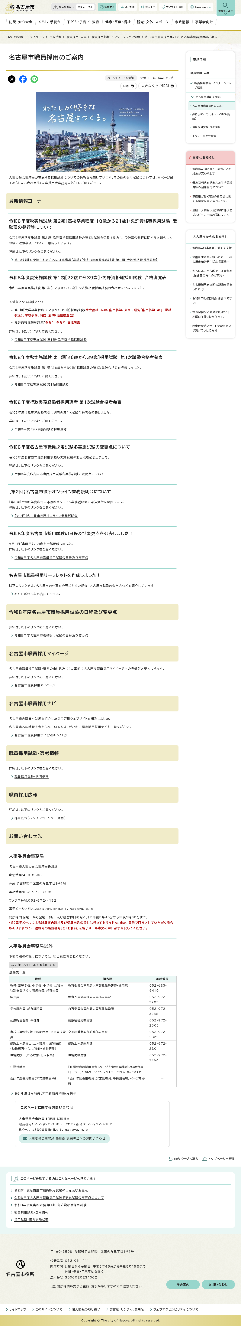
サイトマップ (17, 1309)
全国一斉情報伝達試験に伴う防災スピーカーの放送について (212, 212)
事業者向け (204, 22)
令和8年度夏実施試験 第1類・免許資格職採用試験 (50, 339)
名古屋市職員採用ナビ (38, 735)
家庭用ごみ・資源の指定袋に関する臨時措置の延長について (211, 198)
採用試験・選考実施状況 (31, 1219)
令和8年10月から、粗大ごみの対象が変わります (212, 171)
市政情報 (182, 22)
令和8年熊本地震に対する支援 (212, 248)
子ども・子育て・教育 (83, 22)
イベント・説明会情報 (204, 136)
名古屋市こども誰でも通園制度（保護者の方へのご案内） (212, 273)
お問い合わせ (218, 1284)
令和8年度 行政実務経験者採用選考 (40, 429)
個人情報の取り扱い (86, 1309)
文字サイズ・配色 (175, 7)
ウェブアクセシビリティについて (176, 1309)
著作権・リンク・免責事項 (127, 1309)
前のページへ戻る (186, 1158)
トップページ (35, 37)
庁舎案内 (183, 1284)
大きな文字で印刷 (155, 85)
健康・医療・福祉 (118, 22)
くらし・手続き (50, 22)
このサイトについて (49, 1309)
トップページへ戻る (222, 1158)
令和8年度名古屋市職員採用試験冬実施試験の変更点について (59, 473)
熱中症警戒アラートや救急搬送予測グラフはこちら (212, 328)
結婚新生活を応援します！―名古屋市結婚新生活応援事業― (212, 259)
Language (201, 7)
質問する (109, 7)
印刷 (126, 86)
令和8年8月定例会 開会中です (212, 298)
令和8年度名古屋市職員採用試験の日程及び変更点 (51, 557)
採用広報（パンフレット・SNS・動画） (40, 818)
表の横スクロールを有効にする (33, 964)
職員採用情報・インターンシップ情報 (116, 37)
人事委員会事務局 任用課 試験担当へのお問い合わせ (67, 1138)
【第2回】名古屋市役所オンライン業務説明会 (46, 515)
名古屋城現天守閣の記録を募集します (212, 287)
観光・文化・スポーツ (153, 22)
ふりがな (130, 7)
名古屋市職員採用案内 (160, 37)
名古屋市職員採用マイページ (34, 685)
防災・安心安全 (21, 22)
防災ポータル (85, 7)
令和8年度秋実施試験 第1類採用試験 (41, 384)
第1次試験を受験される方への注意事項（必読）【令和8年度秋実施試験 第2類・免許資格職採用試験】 (86, 259)
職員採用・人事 (77, 37)
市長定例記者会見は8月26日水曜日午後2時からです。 (211, 314)
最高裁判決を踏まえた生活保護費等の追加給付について (212, 185)
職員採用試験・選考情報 (31, 776)
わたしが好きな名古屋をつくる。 (37, 594)
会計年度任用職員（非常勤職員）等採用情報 (45, 1093)
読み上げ (150, 7)
